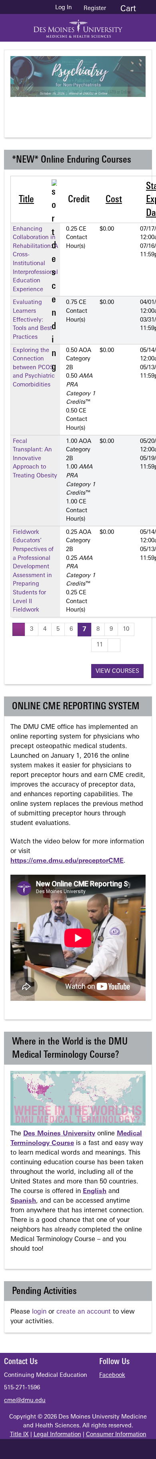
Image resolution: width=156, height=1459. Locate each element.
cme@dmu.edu (25, 1401)
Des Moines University (59, 1134)
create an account (83, 1312)
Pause (82, 110)
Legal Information (57, 1435)
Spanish (23, 1201)
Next (114, 110)
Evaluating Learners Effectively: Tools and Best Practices (32, 320)
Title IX (19, 1435)
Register (95, 9)
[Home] (78, 26)
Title (26, 200)
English (94, 1191)
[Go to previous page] (18, 629)
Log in (63, 8)
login (39, 1312)
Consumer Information (116, 1435)
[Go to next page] (114, 645)
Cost (114, 200)
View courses (117, 671)
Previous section (50, 110)
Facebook (112, 1375)
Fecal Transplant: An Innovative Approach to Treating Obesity (35, 459)
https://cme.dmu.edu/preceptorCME (67, 861)
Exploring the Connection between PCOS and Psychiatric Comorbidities (34, 368)
